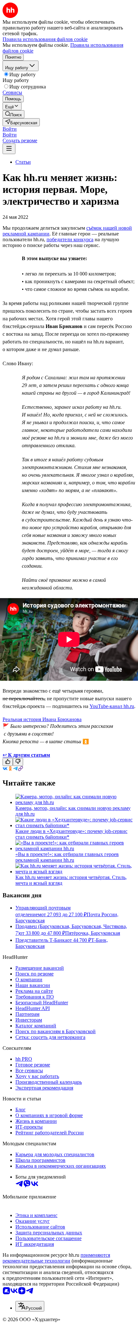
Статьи (23, 162)
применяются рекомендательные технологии (56, 1257)
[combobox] (29, 1306)
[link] (13, 114)
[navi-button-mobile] (9, 149)
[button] (10, 129)
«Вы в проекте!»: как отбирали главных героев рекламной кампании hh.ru (67, 857)
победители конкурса (70, 239)
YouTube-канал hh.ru (112, 706)
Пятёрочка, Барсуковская (92, 933)
